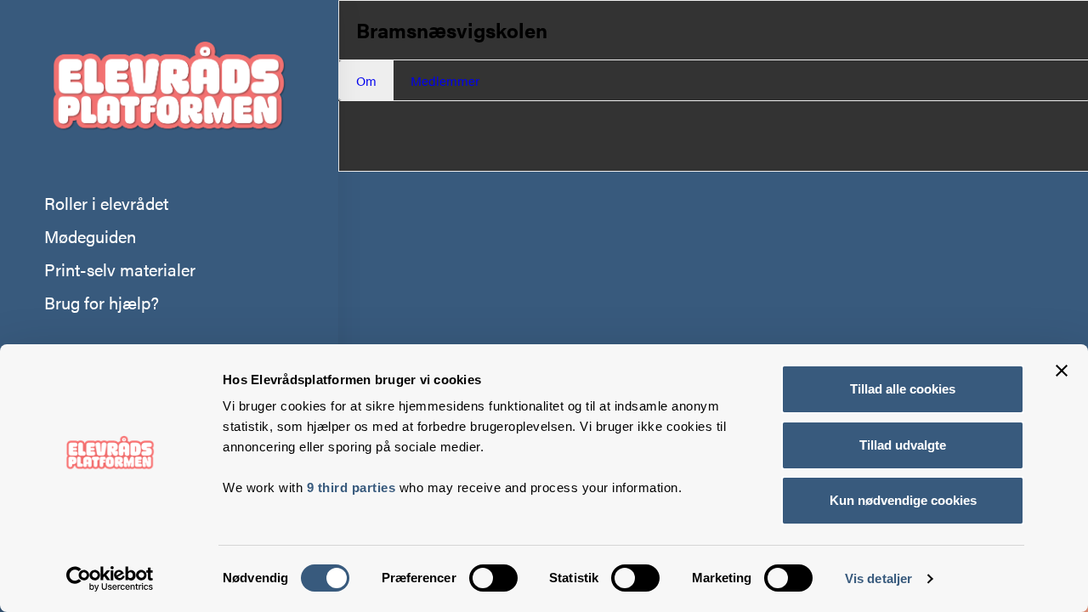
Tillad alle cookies (902, 389)
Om (366, 80)
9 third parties (351, 487)
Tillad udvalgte (902, 445)
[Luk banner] (1062, 371)
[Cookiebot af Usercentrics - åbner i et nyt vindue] (110, 579)
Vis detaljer (878, 578)
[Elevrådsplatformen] (168, 93)
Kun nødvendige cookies (903, 500)
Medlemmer (445, 80)
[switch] (493, 578)
